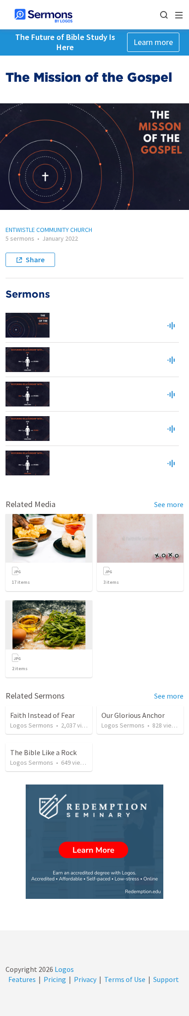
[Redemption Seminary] (94, 842)
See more (168, 504)
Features (22, 979)
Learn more (153, 42)
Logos (63, 969)
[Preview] (171, 325)
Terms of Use (124, 979)
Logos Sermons (31, 725)
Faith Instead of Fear (42, 715)
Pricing (55, 979)
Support (166, 979)
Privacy (85, 979)
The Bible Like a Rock (43, 752)
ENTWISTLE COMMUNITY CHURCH (49, 230)
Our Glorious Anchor (133, 715)
